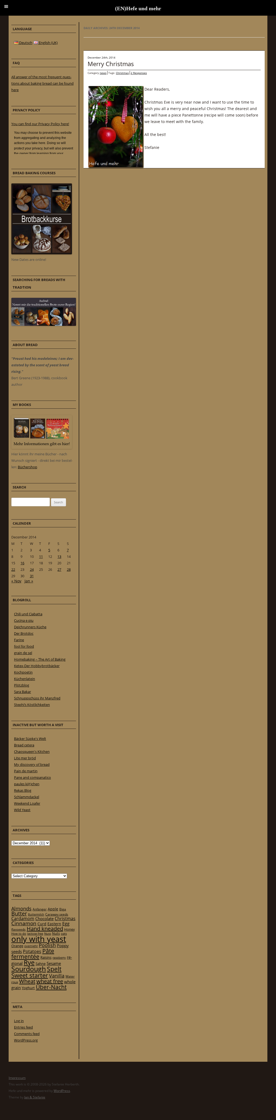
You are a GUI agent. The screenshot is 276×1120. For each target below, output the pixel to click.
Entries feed (23, 1027)
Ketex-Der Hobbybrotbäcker (37, 665)
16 (22, 563)
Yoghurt (28, 987)
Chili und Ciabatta (28, 614)
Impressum (17, 1077)
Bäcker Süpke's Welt (30, 738)
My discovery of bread (32, 764)
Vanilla (56, 975)
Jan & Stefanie (34, 1097)
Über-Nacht (51, 987)
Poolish (47, 945)
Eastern (54, 923)
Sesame (54, 963)
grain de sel (23, 652)
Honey (69, 929)
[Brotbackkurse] (41, 253)
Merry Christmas (111, 64)
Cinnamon (23, 923)
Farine (19, 639)
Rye (29, 962)
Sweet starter (29, 975)
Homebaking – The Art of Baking (39, 659)
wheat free (49, 981)
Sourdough (28, 968)
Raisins (45, 957)
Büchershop (27, 467)
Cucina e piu (23, 620)
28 (69, 569)
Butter (19, 913)
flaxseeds (18, 929)
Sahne (41, 963)
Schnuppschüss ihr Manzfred (37, 698)
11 (41, 556)
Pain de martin (25, 771)
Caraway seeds (56, 914)
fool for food (24, 646)
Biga (62, 909)
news (103, 73)
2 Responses (139, 73)
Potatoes (32, 951)
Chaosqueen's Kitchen (32, 751)
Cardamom (22, 918)
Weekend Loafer (27, 803)
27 (59, 569)
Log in (19, 1020)
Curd (41, 923)
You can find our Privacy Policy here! (40, 123)
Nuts (56, 933)
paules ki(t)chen (26, 783)
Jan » (29, 580)
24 (32, 569)
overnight (31, 946)
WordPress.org (26, 1040)
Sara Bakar (22, 691)
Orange (17, 945)
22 (13, 569)
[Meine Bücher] (41, 447)
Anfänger (40, 909)
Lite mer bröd (25, 758)
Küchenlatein (24, 678)
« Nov (16, 580)
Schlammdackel (26, 796)
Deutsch (25, 42)
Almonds (21, 908)
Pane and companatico (32, 777)
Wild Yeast (22, 809)
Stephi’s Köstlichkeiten (32, 704)
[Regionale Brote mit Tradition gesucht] (43, 324)
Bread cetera (24, 745)
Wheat (27, 981)
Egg (66, 924)
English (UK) (48, 42)
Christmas (122, 73)
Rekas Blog (22, 790)
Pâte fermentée (32, 954)
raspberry (59, 957)
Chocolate (44, 918)
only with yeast (38, 939)
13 (59, 556)
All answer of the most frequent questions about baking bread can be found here (42, 83)
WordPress (62, 1090)
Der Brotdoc (23, 633)
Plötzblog (21, 685)
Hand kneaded (45, 928)
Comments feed (27, 1033)
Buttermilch (36, 914)
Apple (53, 908)
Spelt (54, 969)
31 (32, 575)
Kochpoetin (23, 672)
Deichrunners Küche (30, 626)
